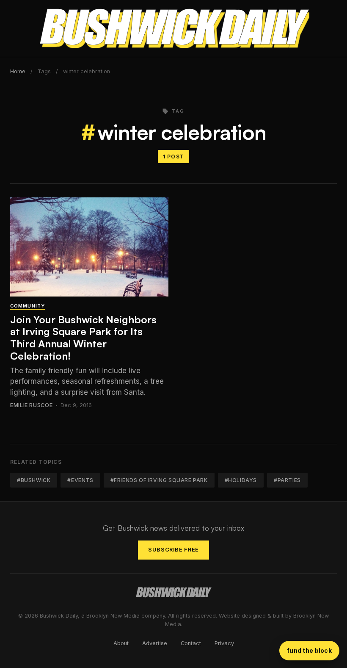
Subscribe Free (173, 549)
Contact (191, 643)
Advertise (154, 643)
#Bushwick (33, 480)
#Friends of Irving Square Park (159, 480)
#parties (287, 480)
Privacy (224, 643)
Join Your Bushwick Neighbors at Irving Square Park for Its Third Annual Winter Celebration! (83, 337)
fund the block (309, 650)
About (121, 643)
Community (27, 306)
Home (17, 71)
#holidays (241, 480)
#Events (80, 480)
